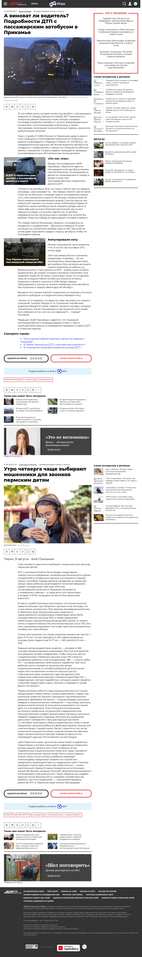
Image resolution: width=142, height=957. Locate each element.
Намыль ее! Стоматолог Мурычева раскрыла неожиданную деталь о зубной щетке (120, 101)
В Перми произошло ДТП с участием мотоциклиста (54, 344)
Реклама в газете (87, 891)
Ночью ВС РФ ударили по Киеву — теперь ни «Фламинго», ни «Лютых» (120, 171)
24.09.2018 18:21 (10, 11)
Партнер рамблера (47, 947)
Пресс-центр (52, 891)
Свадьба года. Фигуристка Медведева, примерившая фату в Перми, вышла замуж (116, 20)
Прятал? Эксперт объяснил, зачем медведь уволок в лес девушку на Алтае (120, 110)
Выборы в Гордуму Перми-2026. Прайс (118, 898)
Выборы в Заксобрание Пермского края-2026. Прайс (76, 898)
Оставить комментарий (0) (71, 358)
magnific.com (23, 545)
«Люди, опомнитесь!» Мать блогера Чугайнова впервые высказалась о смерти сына (116, 32)
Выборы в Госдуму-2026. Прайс (36, 898)
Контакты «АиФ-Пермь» (73, 895)
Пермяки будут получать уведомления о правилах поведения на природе (70, 837)
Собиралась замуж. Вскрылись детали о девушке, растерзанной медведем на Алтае (120, 92)
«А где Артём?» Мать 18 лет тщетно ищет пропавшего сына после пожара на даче (121, 119)
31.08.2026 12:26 (10, 465)
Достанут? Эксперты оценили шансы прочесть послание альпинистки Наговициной (122, 128)
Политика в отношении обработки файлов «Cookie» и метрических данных (50, 929)
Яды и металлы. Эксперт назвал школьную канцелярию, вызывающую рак (119, 471)
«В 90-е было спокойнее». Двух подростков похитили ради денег (120, 498)
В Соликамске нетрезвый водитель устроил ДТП (52, 347)
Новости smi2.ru (13, 456)
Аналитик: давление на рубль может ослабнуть (121, 153)
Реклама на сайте (69, 891)
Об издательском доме (33, 891)
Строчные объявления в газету (99, 895)
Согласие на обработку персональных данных (40, 925)
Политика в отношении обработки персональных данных (44, 927)
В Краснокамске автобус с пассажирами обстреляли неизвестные (27, 402)
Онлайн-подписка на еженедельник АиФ (41, 895)
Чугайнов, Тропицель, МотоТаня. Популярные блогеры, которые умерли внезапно (116, 54)
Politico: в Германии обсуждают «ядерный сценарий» (118, 162)
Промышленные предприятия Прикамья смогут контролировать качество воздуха (74, 846)
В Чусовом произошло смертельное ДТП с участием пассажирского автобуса (28, 419)
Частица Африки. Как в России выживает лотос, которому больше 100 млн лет (121, 508)
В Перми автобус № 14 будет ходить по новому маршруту (72, 409)
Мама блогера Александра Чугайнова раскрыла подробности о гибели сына (116, 43)
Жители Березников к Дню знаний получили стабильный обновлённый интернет (29, 837)
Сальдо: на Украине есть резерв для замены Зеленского (120, 180)
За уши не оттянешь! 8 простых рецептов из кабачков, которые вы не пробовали (122, 517)
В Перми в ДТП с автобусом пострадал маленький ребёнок (29, 409)
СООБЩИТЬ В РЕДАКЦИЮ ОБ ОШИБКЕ (38, 901)
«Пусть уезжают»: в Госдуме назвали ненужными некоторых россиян (120, 144)
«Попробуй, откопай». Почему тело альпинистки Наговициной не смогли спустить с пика (121, 490)
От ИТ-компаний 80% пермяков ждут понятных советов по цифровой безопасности (29, 846)
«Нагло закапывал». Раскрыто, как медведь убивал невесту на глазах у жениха (121, 480)
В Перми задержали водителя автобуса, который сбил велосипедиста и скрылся (73, 402)
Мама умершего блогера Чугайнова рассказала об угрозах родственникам (116, 65)
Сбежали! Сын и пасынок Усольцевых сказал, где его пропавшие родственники (122, 82)
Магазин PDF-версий (107, 891)
